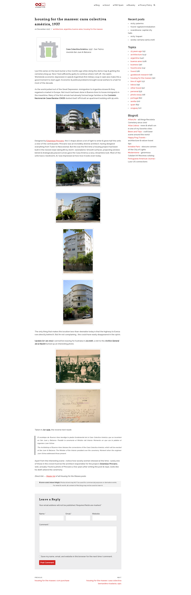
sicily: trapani (136, 36)
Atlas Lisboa (133, 125)
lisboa (133, 85)
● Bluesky (131, 5)
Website (96, 514)
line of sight (136, 81)
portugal (134, 98)
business (134, 65)
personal (134, 91)
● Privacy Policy (145, 5)
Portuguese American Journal (141, 159)
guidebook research (140, 75)
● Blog (97, 5)
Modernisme (133, 152)
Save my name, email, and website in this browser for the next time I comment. (76, 556)
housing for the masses (93, 29)
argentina (68, 29)
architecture (58, 29)
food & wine (136, 68)
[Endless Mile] (40, 5)
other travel (136, 88)
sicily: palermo (137, 23)
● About (106, 5)
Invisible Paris (134, 146)
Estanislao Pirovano (55, 141)
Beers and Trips (135, 131)
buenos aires (77, 29)
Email (69, 514)
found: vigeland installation (143, 27)
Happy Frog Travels (136, 137)
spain (133, 105)
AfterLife (132, 119)
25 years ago (136, 51)
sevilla (133, 101)
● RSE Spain (118, 5)
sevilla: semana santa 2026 (143, 40)
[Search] (154, 5)
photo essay (136, 95)
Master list (50, 476)
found (133, 71)
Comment (44, 524)
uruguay (134, 108)
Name (42, 514)
